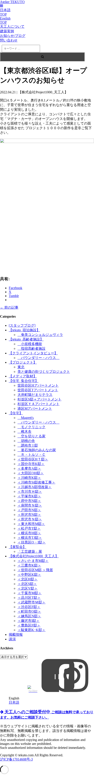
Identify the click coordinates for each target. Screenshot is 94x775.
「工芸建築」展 (29, 551)
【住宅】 (16, 413)
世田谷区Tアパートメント (37, 390)
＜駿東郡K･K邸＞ (31, 630)
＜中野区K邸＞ (29, 574)
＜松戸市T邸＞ (29, 528)
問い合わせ (8, 40)
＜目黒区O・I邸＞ (31, 542)
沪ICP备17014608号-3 (16, 759)
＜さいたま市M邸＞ (33, 561)
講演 (12, 639)
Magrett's (25, 418)
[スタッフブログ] (22, 325)
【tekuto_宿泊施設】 (24, 330)
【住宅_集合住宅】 (23, 381)
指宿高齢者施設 (31, 348)
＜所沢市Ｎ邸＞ (29, 519)
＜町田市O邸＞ (29, 611)
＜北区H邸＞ (27, 579)
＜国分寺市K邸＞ (31, 464)
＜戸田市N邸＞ (29, 510)
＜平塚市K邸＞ (29, 496)
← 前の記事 (9, 307)
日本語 (14, 702)
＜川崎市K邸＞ (29, 478)
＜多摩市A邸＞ (29, 468)
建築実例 (7, 31)
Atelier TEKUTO (12, 2)
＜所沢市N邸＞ (29, 514)
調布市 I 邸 (27, 445)
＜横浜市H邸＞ (29, 533)
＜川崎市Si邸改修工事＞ (36, 482)
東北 (20, 367)
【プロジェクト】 (23, 362)
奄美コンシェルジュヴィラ (40, 335)
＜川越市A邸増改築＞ (34, 487)
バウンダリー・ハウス (38, 358)
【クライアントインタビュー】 (33, 353)
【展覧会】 (17, 547)
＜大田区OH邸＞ (30, 473)
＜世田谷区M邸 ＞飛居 (35, 570)
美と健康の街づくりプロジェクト (43, 371)
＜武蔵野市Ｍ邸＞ (31, 602)
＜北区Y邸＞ (27, 588)
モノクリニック (31, 427)
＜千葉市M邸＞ (29, 593)
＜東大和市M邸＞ (31, 524)
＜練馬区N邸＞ (29, 616)
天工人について (12, 26)
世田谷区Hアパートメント (38, 385)
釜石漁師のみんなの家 (36, 450)
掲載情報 (16, 634)
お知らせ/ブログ (12, 36)
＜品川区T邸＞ (29, 597)
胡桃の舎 (26, 441)
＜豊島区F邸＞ (28, 625)
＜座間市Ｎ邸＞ (29, 505)
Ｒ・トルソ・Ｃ (31, 454)
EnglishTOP (5, 20)
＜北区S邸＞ (27, 584)
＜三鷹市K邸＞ (29, 565)
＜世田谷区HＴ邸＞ (32, 459)
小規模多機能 (29, 344)
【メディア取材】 (23, 376)
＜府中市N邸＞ (29, 501)
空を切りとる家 (31, 436)
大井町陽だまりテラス (34, 395)
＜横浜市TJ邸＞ (29, 538)
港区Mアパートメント (34, 408)
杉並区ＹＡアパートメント (38, 404)
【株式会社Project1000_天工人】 (34, 556)
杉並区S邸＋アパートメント (39, 399)
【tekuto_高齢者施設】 (26, 339)
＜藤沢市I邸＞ (28, 621)
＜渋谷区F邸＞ (28, 607)
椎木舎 (24, 431)
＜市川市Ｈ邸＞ (29, 491)
